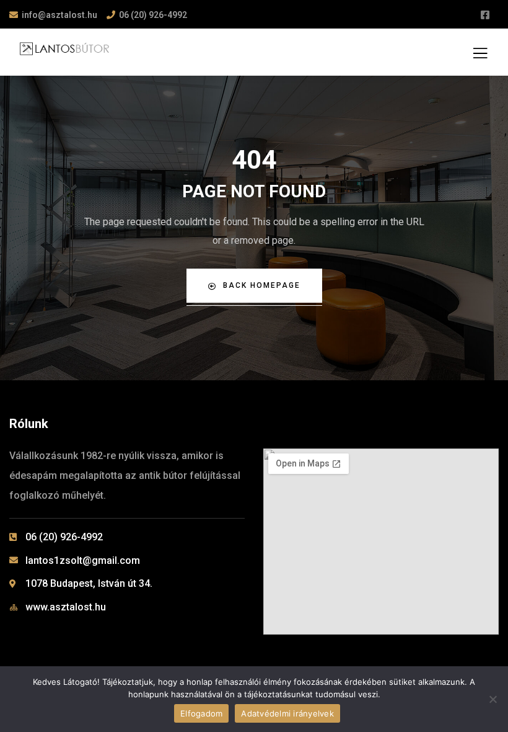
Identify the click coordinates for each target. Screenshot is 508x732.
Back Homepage (261, 285)
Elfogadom (201, 713)
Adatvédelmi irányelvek (287, 713)
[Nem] (492, 699)
